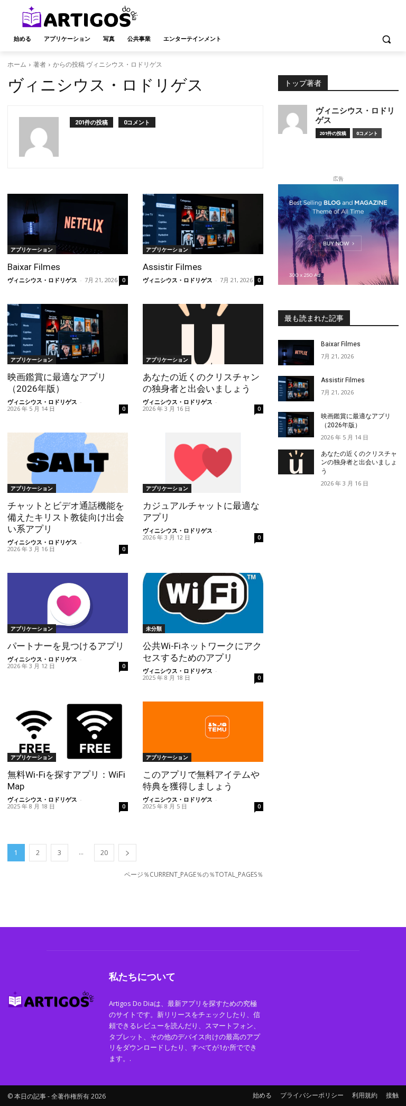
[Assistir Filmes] (203, 224)
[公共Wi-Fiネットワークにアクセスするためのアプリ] (203, 603)
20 (104, 852)
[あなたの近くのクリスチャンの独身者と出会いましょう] (203, 334)
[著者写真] (44, 137)
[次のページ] (127, 852)
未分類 (154, 628)
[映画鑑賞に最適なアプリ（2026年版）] (67, 334)
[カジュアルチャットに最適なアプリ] (203, 463)
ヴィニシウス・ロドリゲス (42, 280)
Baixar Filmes (33, 267)
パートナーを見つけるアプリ (65, 646)
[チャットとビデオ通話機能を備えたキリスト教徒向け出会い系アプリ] (67, 463)
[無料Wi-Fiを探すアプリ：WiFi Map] (67, 732)
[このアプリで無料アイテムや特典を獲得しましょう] (203, 732)
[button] (386, 38)
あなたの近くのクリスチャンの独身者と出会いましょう (359, 462)
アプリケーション (32, 249)
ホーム (16, 64)
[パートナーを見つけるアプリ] (67, 603)
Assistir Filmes (172, 267)
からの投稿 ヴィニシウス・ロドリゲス (107, 64)
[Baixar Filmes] (67, 224)
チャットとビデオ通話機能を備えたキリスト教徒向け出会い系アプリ (65, 517)
